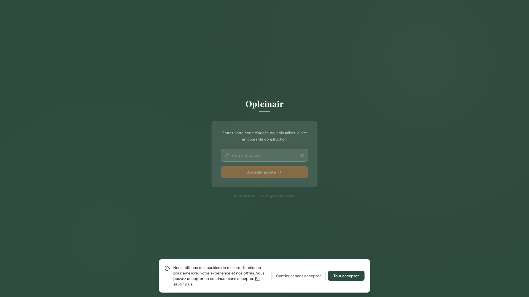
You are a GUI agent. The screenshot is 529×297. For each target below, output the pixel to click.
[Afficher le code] (302, 155)
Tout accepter (346, 275)
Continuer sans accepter (298, 275)
